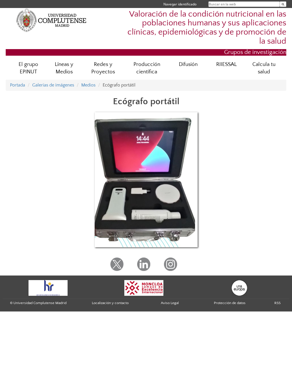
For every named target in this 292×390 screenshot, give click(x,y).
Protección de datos (230, 303)
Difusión (188, 64)
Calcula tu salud (263, 68)
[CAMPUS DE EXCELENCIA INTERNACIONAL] (144, 287)
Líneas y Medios (64, 68)
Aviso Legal (170, 303)
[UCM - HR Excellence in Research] (48, 287)
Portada (17, 85)
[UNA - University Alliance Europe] (239, 287)
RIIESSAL (226, 64)
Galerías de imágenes (53, 85)
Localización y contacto (110, 303)
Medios (88, 85)
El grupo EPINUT (28, 68)
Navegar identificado (179, 4)
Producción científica (146, 68)
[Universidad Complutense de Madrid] (51, 20)
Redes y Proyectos (103, 68)
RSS (277, 303)
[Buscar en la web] (283, 4)
